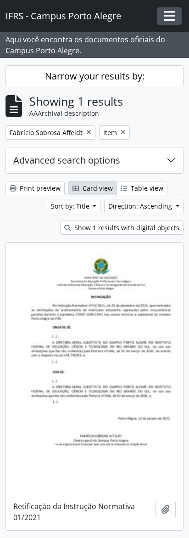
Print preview (39, 188)
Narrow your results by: (95, 76)
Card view (97, 188)
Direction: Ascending (141, 206)
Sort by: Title (71, 206)
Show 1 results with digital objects (125, 227)
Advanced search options (66, 160)
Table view (146, 188)
